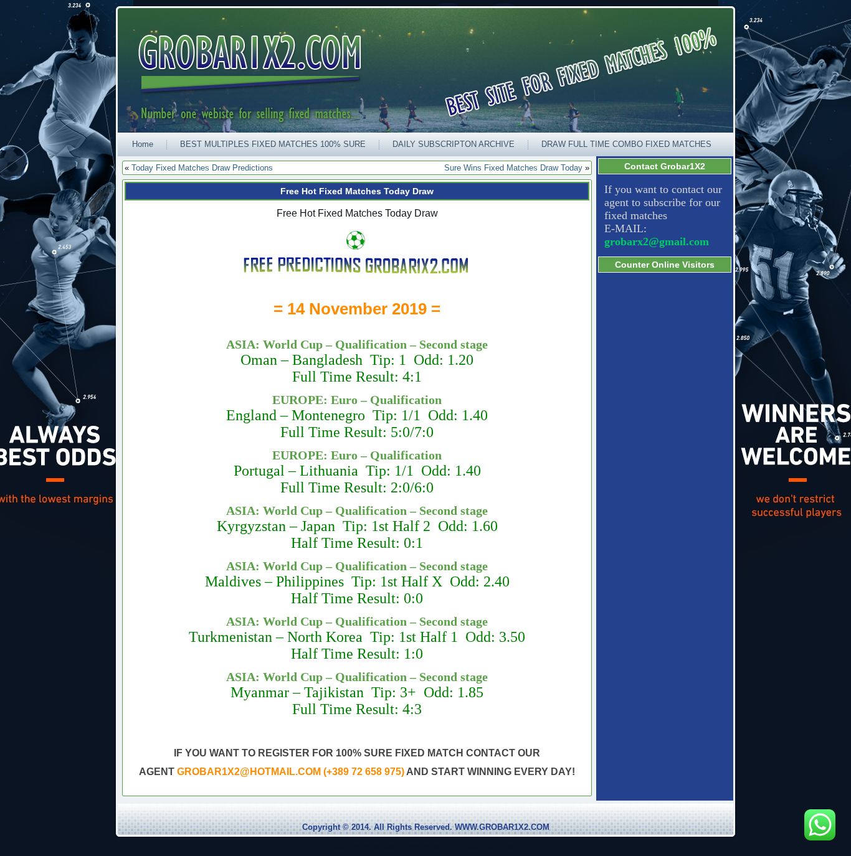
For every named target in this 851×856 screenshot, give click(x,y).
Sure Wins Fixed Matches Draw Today (513, 167)
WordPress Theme (435, 846)
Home (142, 144)
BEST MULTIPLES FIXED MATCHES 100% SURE (273, 144)
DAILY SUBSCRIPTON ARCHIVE (453, 144)
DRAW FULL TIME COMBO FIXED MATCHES (626, 144)
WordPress (378, 846)
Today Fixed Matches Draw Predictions (202, 167)
